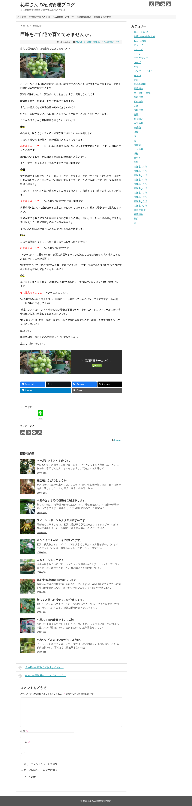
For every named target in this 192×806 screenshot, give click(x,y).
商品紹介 (81, 42)
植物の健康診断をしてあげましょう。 (45, 675)
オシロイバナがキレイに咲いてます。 (60, 540)
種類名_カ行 (99, 42)
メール (25, 742)
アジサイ (138, 45)
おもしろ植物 (141, 32)
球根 (136, 153)
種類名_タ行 (140, 179)
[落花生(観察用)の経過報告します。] (27, 586)
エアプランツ (141, 58)
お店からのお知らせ (144, 36)
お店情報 (21, 17)
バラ (136, 67)
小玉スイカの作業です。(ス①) (55, 619)
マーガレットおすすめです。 (54, 460)
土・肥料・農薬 (142, 93)
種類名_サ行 (140, 175)
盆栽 (136, 162)
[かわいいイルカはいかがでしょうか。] (27, 645)
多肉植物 (138, 101)
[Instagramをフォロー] (151, 3)
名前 (24, 731)
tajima (117, 440)
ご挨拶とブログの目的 (39, 17)
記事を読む (42, 473)
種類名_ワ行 (140, 205)
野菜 (136, 218)
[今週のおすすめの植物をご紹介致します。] (27, 506)
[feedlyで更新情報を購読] (162, 3)
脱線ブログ (140, 210)
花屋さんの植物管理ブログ (47, 4)
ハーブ (137, 62)
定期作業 (138, 110)
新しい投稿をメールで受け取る (40, 770)
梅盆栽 (137, 145)
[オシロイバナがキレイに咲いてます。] (27, 546)
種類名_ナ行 (140, 184)
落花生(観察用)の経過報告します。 (58, 579)
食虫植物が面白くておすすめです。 (44, 667)
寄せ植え (138, 119)
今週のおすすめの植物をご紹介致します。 (62, 500)
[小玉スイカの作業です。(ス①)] (27, 625)
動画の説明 (140, 84)
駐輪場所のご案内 (102, 17)
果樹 (89, 42)
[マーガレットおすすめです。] (27, 466)
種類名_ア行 (140, 166)
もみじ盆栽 (140, 40)
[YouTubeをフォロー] (157, 3)
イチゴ (137, 54)
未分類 (137, 127)
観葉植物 (138, 214)
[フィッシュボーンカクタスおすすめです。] (27, 526)
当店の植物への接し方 (63, 17)
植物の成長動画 (84, 17)
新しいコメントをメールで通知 (40, 764)
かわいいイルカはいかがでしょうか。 (60, 639)
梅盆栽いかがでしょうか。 (53, 480)
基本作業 (138, 97)
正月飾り (138, 149)
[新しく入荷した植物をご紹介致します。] (27, 605)
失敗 (136, 106)
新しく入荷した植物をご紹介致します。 (61, 599)
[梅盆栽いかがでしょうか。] (27, 486)
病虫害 (137, 158)
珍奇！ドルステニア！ (50, 560)
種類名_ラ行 (140, 201)
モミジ (137, 75)
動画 (136, 80)
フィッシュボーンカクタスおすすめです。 (62, 520)
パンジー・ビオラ (143, 71)
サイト (23, 753)
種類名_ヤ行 (140, 197)
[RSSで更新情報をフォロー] (168, 3)
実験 (136, 114)
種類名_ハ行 (114, 42)
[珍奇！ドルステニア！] (27, 566)
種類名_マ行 (140, 192)
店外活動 (138, 123)
